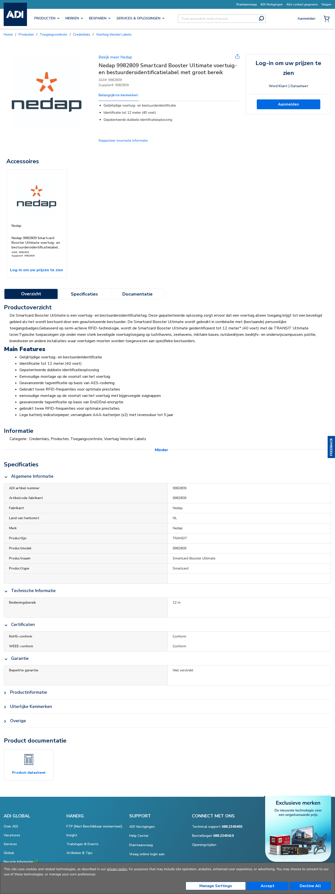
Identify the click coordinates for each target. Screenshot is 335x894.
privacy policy (117, 869)
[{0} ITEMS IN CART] (328, 19)
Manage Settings (215, 886)
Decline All (310, 886)
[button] (331, 447)
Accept (267, 886)
